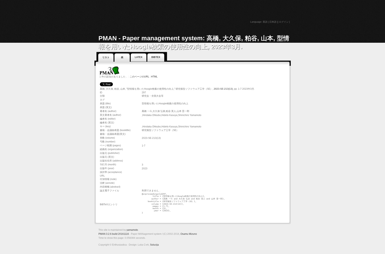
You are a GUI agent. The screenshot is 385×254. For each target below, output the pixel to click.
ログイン (284, 21)
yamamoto (132, 230)
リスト (105, 57)
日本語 (273, 21)
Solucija (154, 244)
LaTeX (138, 57)
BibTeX (155, 57)
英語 (265, 21)
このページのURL (139, 76)
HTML (154, 76)
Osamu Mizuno (188, 234)
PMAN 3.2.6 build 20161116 (113, 234)
